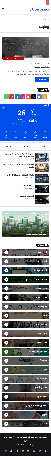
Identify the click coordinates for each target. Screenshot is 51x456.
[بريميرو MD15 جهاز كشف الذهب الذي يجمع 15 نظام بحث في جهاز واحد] (42, 157)
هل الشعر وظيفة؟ (41, 67)
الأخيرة (42, 146)
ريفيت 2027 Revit (28, 186)
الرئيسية (32, 445)
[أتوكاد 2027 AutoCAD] (42, 199)
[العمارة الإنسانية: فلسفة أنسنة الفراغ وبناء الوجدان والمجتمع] (42, 167)
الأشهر (26, 146)
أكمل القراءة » (42, 79)
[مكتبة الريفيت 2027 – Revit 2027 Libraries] (42, 178)
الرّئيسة (45, 20)
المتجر (18, 445)
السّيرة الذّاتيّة (24, 445)
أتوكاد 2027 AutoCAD (27, 196)
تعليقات (9, 146)
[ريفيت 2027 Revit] (42, 189)
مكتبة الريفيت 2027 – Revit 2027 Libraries (20, 175)
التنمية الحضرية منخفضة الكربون (36, 234)
